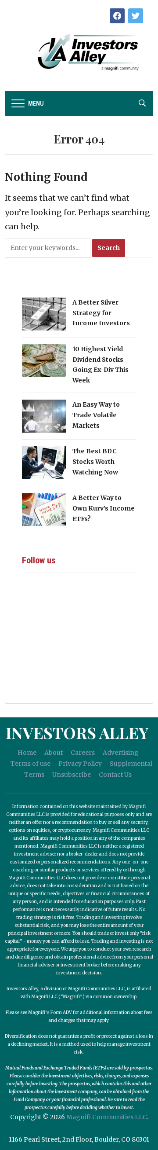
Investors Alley (77, 732)
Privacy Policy (80, 764)
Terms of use (30, 764)
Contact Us (115, 775)
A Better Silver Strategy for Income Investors (101, 312)
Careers (83, 753)
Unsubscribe (71, 775)
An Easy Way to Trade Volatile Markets (96, 415)
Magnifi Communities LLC (106, 1117)
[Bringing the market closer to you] (79, 52)
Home (27, 753)
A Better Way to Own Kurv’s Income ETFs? (103, 508)
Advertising (121, 753)
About (53, 753)
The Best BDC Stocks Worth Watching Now (95, 461)
